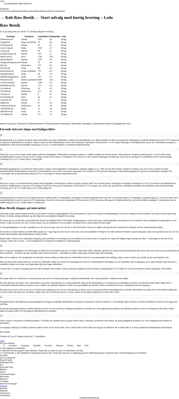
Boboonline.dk (6, 59)
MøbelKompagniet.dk (9, 77)
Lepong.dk (4, 51)
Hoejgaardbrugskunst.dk (10, 62)
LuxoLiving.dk (6, 48)
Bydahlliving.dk (7, 74)
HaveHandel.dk (6, 97)
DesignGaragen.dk (8, 54)
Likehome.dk (5, 100)
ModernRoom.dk (7, 85)
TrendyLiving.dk (7, 82)
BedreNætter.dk (6, 71)
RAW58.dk (5, 68)
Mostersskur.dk (6, 39)
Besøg (63, 39)
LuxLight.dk (5, 88)
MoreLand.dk (6, 56)
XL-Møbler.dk (6, 114)
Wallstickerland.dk (8, 106)
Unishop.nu (5, 94)
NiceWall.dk (5, 91)
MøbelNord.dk (6, 111)
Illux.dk (3, 65)
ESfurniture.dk (6, 45)
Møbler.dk (4, 103)
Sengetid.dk (5, 42)
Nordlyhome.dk (6, 108)
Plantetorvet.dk (6, 80)
